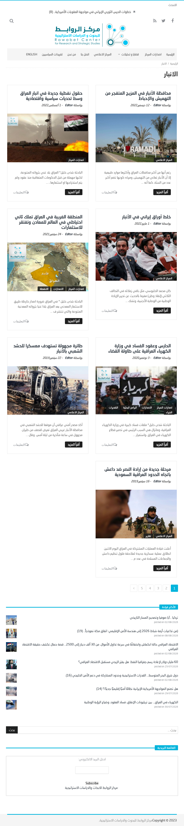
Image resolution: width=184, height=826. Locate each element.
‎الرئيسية (174, 63)
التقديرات (113, 407)
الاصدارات (58, 288)
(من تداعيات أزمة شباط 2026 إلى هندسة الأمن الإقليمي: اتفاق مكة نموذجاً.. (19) (127, 631)
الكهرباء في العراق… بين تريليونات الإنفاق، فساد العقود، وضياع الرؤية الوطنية (131, 702)
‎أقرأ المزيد (162, 192)
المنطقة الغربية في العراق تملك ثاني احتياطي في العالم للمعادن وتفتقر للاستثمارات (48, 222)
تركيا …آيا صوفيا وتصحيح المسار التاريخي (154, 617)
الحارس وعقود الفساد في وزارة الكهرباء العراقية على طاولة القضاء (139, 348)
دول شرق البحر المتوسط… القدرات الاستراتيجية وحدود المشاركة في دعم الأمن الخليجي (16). (121, 675)
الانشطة (44, 288)
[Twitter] (163, 21)
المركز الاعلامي (164, 159)
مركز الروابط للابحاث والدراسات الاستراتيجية (91, 788)
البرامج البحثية (130, 407)
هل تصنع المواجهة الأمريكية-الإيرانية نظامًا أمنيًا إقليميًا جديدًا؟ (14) (137, 689)
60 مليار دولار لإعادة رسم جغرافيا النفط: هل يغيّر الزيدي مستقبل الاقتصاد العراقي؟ (128, 662)
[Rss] (154, 21)
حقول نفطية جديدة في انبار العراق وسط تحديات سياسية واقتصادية (51, 95)
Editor (157, 105)
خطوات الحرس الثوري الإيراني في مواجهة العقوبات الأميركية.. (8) (90, 12)
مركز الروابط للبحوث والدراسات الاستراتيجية (126, 820)
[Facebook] (172, 21)
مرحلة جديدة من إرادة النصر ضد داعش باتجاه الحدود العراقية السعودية (137, 471)
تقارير (148, 535)
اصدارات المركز (76, 159)
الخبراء (169, 412)
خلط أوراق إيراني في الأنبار (146, 216)
